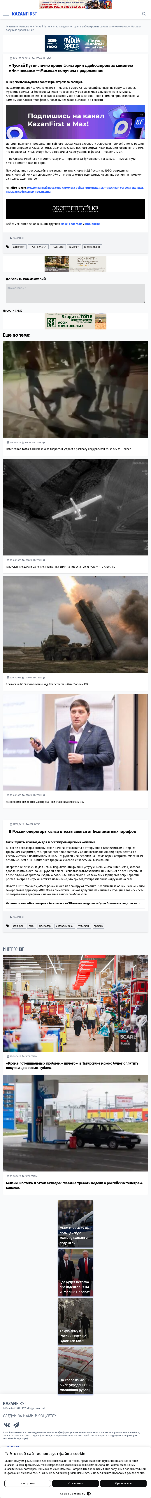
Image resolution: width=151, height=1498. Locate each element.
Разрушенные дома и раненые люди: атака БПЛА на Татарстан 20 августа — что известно (60, 566)
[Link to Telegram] (16, 1425)
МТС (31, 925)
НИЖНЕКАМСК (38, 246)
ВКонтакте (92, 223)
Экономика (31, 1056)
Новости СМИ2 (12, 310)
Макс (64, 223)
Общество (34, 824)
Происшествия (33, 442)
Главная (11, 26)
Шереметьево (92, 246)
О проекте (13, 1446)
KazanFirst (18, 237)
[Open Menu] (6, 14)
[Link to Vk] (7, 1425)
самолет (74, 246)
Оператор (45, 925)
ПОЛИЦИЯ (58, 246)
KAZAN (24, 14)
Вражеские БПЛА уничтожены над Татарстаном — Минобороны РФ (47, 684)
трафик (98, 925)
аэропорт (18, 246)
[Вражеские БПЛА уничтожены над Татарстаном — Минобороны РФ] (75, 624)
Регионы (24, 26)
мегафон (18, 925)
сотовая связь (64, 925)
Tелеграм (75, 223)
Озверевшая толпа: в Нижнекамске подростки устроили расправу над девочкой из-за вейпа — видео (68, 449)
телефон (83, 925)
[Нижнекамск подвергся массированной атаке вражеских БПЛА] (75, 742)
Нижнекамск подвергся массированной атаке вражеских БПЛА (45, 801)
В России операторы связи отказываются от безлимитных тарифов (72, 831)
